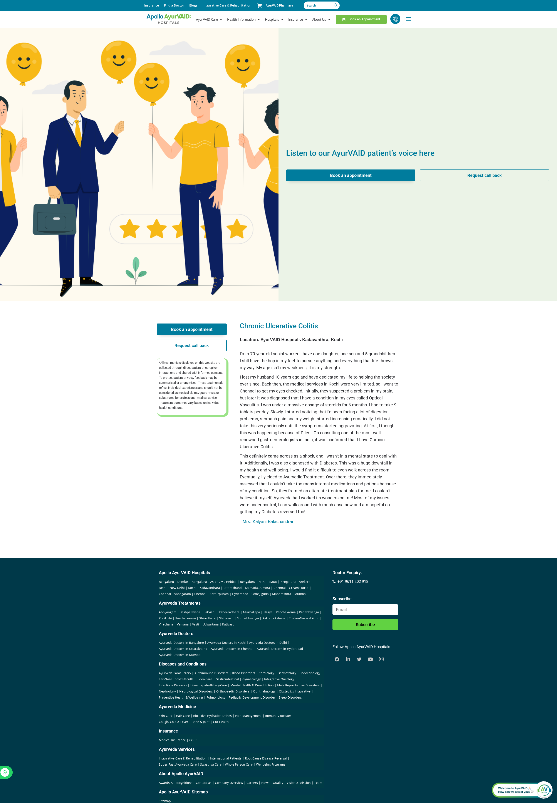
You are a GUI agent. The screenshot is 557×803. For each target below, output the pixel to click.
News (265, 783)
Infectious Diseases (173, 685)
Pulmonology (215, 697)
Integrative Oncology (279, 679)
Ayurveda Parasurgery (175, 673)
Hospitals (272, 19)
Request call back (484, 175)
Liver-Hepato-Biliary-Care (208, 685)
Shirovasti (226, 618)
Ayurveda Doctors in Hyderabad (280, 649)
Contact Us (204, 783)
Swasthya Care (211, 764)
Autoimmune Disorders (211, 673)
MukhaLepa (251, 612)
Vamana (183, 624)
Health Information (241, 19)
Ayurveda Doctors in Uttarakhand (183, 649)
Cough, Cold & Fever (173, 722)
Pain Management (248, 716)
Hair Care (183, 716)
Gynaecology (251, 679)
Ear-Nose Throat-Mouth (176, 679)
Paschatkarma (185, 618)
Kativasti (228, 624)
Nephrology (167, 691)
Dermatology (287, 673)
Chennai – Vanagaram (175, 594)
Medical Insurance (172, 740)
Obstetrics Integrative (294, 691)
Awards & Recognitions (176, 783)
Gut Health (221, 722)
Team (318, 783)
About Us (319, 19)
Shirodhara (207, 618)
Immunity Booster (278, 716)
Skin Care (166, 716)
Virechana (166, 624)
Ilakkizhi (209, 612)
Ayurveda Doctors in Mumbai (180, 655)
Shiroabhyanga (248, 618)
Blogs (193, 5)
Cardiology (266, 673)
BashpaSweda (190, 612)
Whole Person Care (239, 764)
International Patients (226, 758)
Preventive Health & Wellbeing (181, 697)
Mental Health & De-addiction (252, 685)
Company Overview (229, 783)
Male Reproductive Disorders (298, 685)
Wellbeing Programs (270, 764)
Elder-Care (204, 679)
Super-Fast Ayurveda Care (178, 764)
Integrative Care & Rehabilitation (227, 5)
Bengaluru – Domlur (173, 582)
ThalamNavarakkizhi (304, 618)
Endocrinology (310, 673)
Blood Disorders (243, 673)
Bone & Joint (201, 722)
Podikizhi (165, 618)
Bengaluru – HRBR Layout (258, 582)
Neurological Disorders (196, 691)
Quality (278, 783)
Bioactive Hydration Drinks (212, 716)
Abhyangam (167, 612)
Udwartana (211, 624)
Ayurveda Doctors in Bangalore (181, 642)
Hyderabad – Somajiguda (250, 594)
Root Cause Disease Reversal (266, 758)
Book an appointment (351, 175)
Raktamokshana (273, 618)
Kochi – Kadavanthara (204, 588)
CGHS (193, 740)
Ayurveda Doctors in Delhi (268, 642)
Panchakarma (286, 612)
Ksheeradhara (229, 612)
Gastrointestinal (227, 679)
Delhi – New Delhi (172, 588)
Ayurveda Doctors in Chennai (232, 649)
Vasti (195, 624)
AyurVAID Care (207, 19)
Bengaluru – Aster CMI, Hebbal (214, 582)
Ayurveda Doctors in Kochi (226, 642)
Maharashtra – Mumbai (289, 594)
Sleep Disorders (290, 697)
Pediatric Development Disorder (252, 697)
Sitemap (165, 801)
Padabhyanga (309, 612)
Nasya (267, 612)
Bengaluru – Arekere (295, 582)
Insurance (151, 5)
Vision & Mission (299, 783)
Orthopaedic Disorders (233, 691)
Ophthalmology (264, 691)
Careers (253, 783)
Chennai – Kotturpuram (211, 594)
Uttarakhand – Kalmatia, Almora (246, 588)
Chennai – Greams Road (291, 588)
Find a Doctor (174, 5)
